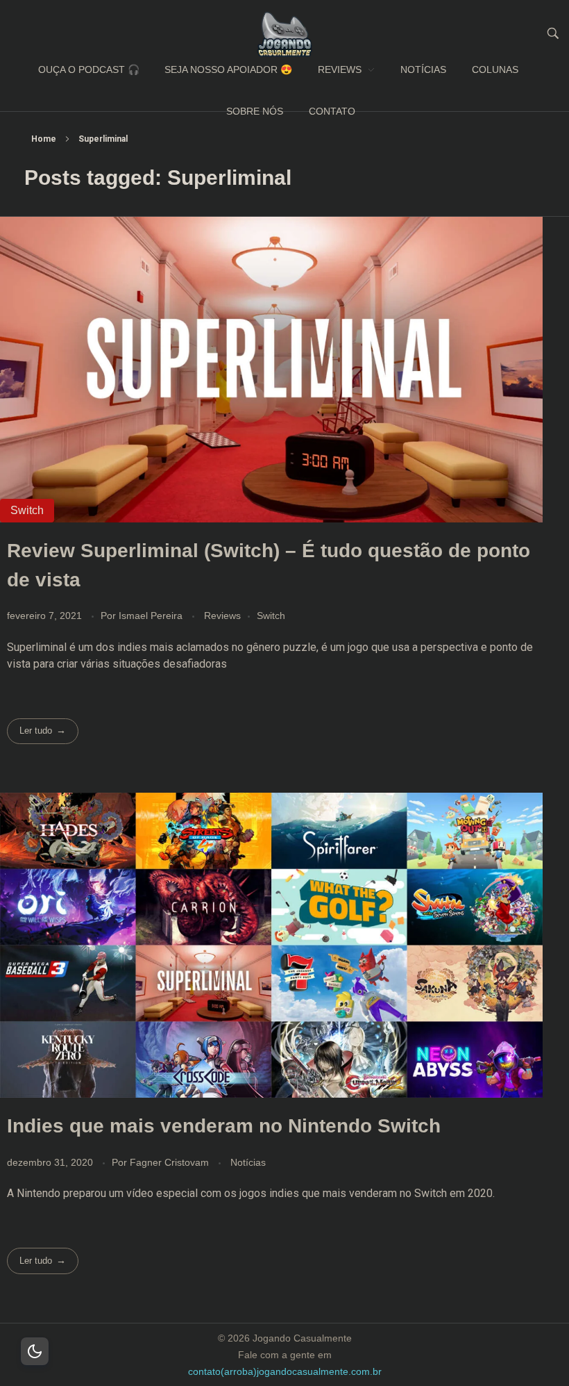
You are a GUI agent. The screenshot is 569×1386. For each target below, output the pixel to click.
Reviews (222, 615)
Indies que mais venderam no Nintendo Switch (224, 1126)
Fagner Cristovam (171, 1162)
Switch (271, 615)
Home (43, 139)
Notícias (248, 1162)
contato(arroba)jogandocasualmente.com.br (285, 1371)
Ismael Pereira (152, 615)
